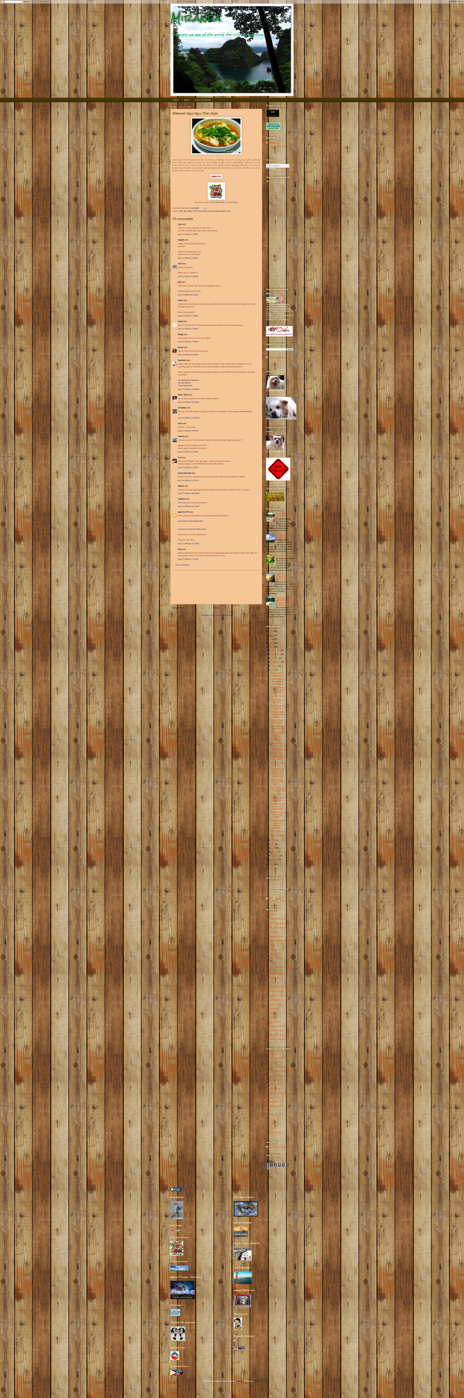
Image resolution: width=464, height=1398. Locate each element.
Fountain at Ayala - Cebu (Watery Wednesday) (279, 806)
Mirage (180, 334)
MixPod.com (285, 901)
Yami (180, 263)
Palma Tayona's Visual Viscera (279, 1026)
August (274, 666)
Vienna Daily (271, 1013)
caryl (180, 224)
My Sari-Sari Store (273, 1022)
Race (180, 549)
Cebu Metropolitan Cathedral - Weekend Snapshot (278, 824)
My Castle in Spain (274, 954)
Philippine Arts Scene (275, 1084)
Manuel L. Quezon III (274, 1058)
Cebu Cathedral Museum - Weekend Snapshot (277, 736)
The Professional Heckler (276, 919)
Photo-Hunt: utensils (276, 701)
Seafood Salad (282, 556)
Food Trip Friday (218, 202)
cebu (181, 211)
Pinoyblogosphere (273, 1132)
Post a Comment (182, 565)
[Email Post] (204, 208)
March (274, 852)
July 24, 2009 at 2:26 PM (188, 467)
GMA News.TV (272, 1115)
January (274, 859)
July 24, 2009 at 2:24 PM (188, 452)
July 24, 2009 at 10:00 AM (188, 389)
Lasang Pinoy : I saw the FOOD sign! (278, 782)
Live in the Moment (203, 100)
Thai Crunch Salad (279, 835)
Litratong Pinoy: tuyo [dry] (277, 758)
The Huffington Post (274, 936)
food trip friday (213, 211)
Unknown (272, 143)
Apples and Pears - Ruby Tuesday (278, 727)
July (273, 670)
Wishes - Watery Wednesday (278, 721)
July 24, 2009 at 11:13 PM (188, 506)
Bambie (181, 486)
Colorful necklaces (279, 696)
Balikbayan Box (272, 1102)
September (276, 662)
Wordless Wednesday (275, 974)
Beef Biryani (276, 753)
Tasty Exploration (185, 385)
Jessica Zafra (271, 1054)
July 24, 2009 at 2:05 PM (188, 430)
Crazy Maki (275, 794)
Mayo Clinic (271, 1124)
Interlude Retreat (273, 1089)
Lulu (179, 457)
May (273, 844)
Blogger (257, 1381)
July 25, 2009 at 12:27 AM (188, 543)
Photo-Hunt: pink (278, 831)
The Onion (270, 1128)
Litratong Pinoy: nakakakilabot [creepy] (277, 714)
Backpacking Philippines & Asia (279, 941)
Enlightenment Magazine (276, 1093)
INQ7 (268, 1119)
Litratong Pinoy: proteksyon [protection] (277, 681)
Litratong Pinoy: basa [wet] (277, 799)
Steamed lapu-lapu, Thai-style (195, 113)
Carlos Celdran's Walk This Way (279, 1071)
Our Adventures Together (188, 380)
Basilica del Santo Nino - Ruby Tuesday (278, 814)
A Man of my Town (274, 1004)
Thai (228, 211)
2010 (271, 643)
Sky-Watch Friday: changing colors (279, 789)
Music (268, 901)
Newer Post (178, 607)
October (275, 658)
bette (180, 423)
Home (176, 100)
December (275, 650)
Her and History (184, 383)
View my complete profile (276, 146)
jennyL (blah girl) (184, 473)
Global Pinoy (271, 1080)
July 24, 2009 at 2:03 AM (188, 258)
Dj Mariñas (182, 407)
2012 (271, 635)
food (195, 211)
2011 (271, 639)
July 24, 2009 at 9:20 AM (188, 354)
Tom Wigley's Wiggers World (278, 991)
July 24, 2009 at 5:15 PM (188, 480)
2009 (271, 647)
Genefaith (182, 360)
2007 (271, 868)
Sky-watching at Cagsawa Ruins (283, 536)
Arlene (180, 300)
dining (189, 211)
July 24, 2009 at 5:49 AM (188, 276)
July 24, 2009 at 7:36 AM (188, 328)
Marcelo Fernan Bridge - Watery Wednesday (278, 689)
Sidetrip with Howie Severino (278, 1076)
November (275, 654)
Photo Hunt (271, 914)
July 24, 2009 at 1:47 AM (188, 234)
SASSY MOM (183, 394)
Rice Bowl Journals (274, 1106)
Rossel (180, 347)
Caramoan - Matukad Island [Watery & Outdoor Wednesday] (284, 601)
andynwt (239, 1381)
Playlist (275, 901)
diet (185, 211)
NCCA (268, 1110)
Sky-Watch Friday (273, 978)
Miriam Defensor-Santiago (277, 1067)
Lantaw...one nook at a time (277, 927)
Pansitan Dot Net (273, 1097)
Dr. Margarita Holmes (275, 1062)
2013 (271, 631)
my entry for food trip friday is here (192, 529)
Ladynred (181, 499)
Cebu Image (271, 949)
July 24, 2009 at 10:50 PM (188, 493)
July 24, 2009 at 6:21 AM (188, 294)
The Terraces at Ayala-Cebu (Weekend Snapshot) (277, 772)
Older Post (255, 607)
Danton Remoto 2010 (275, 923)
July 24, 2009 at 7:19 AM (188, 316)
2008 (271, 864)
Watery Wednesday (274, 958)
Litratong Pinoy (272, 982)
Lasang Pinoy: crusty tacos (277, 744)
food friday (202, 211)
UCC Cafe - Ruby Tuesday (278, 764)
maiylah (181, 240)
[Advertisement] (216, 587)
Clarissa (181, 436)
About (186, 100)
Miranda (195, 17)
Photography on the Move (277, 995)
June (273, 840)
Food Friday (233, 202)
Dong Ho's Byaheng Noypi (277, 987)
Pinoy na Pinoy (272, 932)
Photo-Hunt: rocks (278, 749)
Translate (285, 169)
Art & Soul (270, 945)
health (223, 211)
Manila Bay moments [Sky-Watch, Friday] (282, 576)
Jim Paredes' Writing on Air (277, 1039)
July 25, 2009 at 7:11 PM (188, 559)
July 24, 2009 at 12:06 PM (188, 418)
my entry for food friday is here (190, 521)
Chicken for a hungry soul (277, 674)
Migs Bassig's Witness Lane (278, 1035)
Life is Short (271, 1017)
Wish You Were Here (274, 1030)
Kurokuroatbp (272, 1009)
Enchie (180, 321)
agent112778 (183, 512)
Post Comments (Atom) (221, 615)
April (273, 848)
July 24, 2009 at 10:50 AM (188, 402)
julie (179, 282)
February (275, 856)
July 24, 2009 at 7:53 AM (188, 341)
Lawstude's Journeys (274, 1000)
